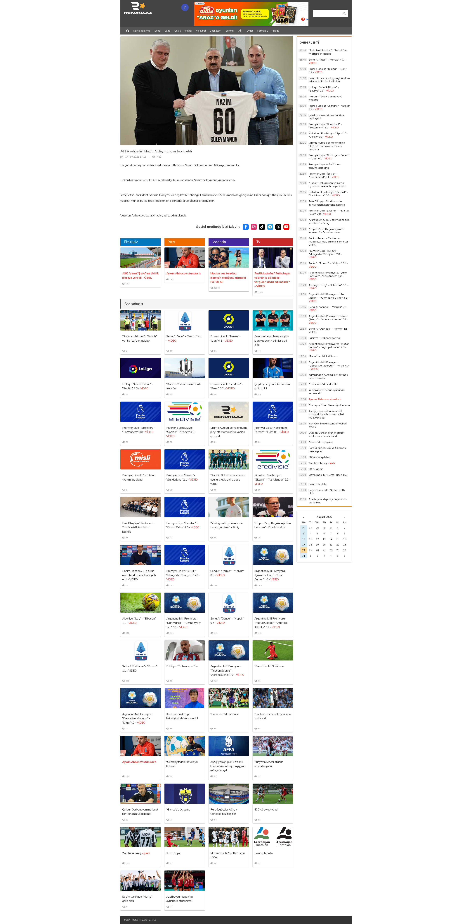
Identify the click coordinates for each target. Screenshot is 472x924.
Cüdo (167, 30)
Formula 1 (262, 30)
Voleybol (201, 30)
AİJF (240, 30)
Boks (157, 30)
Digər (250, 30)
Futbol (188, 30)
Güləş (177, 30)
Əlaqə (276, 30)
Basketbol (215, 30)
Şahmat (229, 30)
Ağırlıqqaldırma (141, 30)
